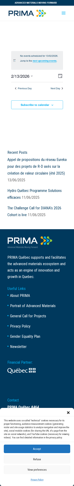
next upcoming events (45, 60)
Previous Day (25, 88)
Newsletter (18, 346)
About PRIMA (20, 295)
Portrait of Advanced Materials (33, 306)
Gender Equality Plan (25, 336)
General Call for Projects (28, 316)
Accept (37, 449)
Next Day (55, 88)
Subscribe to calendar (35, 105)
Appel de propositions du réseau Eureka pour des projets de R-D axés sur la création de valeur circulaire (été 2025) (37, 166)
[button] (68, 413)
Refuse (37, 459)
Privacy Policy (37, 479)
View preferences (37, 469)
